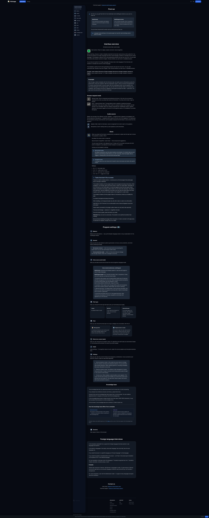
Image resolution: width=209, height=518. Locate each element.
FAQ (120, 502)
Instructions (22, 1)
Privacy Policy (131, 503)
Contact (120, 503)
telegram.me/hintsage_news (114, 486)
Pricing (28, 1)
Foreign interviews (78, 7)
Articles (111, 507)
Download (198, 1)
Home (111, 502)
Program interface (78, 6)
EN (193, 1)
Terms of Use (131, 502)
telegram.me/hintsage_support (109, 5)
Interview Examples (113, 505)
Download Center (113, 510)
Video (108, 421)
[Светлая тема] (191, 2)
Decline (202, 516)
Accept (207, 516)
